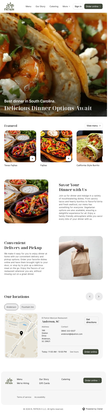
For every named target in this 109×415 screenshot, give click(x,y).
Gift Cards (44, 383)
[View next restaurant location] (99, 296)
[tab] (11, 307)
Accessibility (39, 397)
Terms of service (24, 397)
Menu (28, 6)
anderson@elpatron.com (71, 334)
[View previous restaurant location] (90, 296)
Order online (90, 351)
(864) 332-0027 (68, 331)
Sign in (78, 6)
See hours (74, 352)
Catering (54, 6)
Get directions (91, 321)
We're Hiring (23, 383)
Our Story (40, 6)
